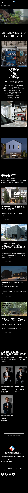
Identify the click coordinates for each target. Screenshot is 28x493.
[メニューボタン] (26, 2)
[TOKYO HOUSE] (14, 2)
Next (23, 155)
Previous (20, 155)
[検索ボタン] (2, 2)
